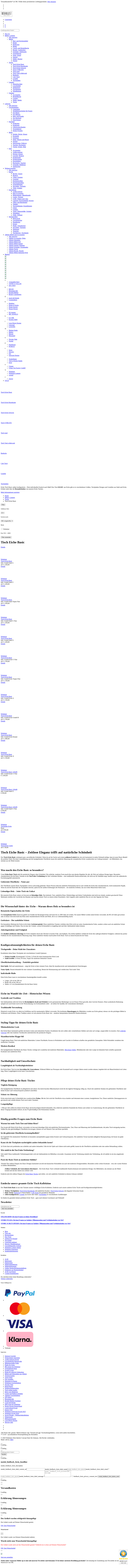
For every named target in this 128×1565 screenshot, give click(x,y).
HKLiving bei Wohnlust (12, 1404)
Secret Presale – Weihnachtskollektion (17, 1415)
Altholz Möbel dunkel (16, 244)
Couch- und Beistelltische (21, 48)
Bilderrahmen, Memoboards (21, 195)
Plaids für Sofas (10, 1365)
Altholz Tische (13, 249)
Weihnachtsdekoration (12, 1388)
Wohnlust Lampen (14, 373)
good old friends (14, 298)
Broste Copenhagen (15, 294)
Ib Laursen (12, 312)
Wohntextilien (13, 217)
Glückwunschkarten (19, 127)
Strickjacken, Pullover (20, 143)
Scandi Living (9, 1370)
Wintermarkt (9, 1417)
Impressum (8, 1261)
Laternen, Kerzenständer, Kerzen (23, 200)
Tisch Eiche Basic (18, 64)
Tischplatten (16, 80)
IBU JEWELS (13, 314)
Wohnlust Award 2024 (12, 1413)
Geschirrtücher (17, 220)
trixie (10, 362)
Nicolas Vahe (13, 339)
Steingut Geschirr (10, 1356)
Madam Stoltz (13, 330)
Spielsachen (16, 166)
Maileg (11, 332)
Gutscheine (16, 109)
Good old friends (10, 1402)
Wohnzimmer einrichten (12, 1358)
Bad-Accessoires (18, 193)
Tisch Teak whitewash (20, 73)
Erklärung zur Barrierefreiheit (14, 1270)
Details (3, 547)
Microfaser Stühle (70, 1050)
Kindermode (17, 157)
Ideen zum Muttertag (11, 1392)
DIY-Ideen (8, 1397)
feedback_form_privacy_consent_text (85, 1476)
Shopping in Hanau (11, 1381)
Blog (6, 1231)
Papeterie (12, 122)
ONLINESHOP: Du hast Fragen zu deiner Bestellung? (19, 1217)
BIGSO (11, 289)
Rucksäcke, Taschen (19, 163)
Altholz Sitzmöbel (14, 240)
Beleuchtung (9, 1386)
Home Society (13, 307)
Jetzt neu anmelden (7, 1557)
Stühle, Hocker (17, 59)
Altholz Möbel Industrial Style (18, 252)
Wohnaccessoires (10, 168)
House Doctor (13, 309)
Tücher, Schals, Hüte (19, 147)
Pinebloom (12, 345)
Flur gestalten (9, 1379)
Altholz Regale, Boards (16, 251)
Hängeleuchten (17, 84)
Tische (11, 62)
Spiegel (15, 57)
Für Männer (16, 114)
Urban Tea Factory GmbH (17, 368)
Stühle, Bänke (17, 100)
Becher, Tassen (17, 174)
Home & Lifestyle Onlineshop (14, 1372)
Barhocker (16, 44)
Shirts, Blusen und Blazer (21, 139)
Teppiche (16, 231)
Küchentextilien (18, 181)
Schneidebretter (18, 184)
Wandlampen (17, 91)
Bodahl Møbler (13, 293)
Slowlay (11, 352)
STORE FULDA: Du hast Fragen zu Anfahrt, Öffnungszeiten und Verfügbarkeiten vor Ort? (32, 1220)
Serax (10, 350)
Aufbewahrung (17, 152)
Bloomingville (13, 291)
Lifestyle (7, 104)
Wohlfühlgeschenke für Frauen (22, 111)
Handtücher (16, 222)
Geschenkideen (13, 107)
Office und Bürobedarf (20, 202)
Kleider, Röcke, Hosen (20, 134)
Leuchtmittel (17, 86)
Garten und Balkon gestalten (14, 1394)
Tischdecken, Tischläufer (20, 233)
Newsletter (8, 1240)
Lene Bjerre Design (15, 323)
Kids (10, 148)
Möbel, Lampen (10, 35)
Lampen (11, 82)
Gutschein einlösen (11, 1242)
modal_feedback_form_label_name (56, 1469)
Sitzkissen (16, 229)
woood (11, 375)
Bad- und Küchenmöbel (20, 41)
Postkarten (16, 123)
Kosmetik (16, 136)
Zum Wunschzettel (9, 1525)
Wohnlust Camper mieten (13, 1247)
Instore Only (9, 1410)
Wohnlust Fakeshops (11, 1249)
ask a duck (12, 285)
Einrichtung (12, 190)
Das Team (8, 1237)
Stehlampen (16, 87)
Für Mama (16, 113)
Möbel (11, 39)
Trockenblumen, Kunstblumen (22, 206)
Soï (10, 354)
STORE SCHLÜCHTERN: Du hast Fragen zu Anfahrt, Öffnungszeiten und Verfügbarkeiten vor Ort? (36, 1223)
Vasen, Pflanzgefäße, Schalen (22, 211)
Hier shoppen (51, 1)
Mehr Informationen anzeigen (10, 492)
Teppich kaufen (10, 1376)
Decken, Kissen (18, 154)
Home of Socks (14, 305)
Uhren (15, 208)
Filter (3, 504)
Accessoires (16, 95)
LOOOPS (12, 327)
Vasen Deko (8, 1377)
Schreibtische (17, 53)
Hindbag (11, 303)
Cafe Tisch (16, 77)
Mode (10, 132)
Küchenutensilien (18, 183)
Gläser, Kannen (18, 177)
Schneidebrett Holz (11, 1368)
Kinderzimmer (17, 159)
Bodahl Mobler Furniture (13, 1401)
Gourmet (15, 179)
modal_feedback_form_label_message (32, 1476)
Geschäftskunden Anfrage (13, 1246)
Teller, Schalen (17, 188)
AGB (6, 1259)
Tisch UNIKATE (18, 70)
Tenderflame (13, 359)
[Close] (1, 1443)
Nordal (11, 341)
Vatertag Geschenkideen (12, 1395)
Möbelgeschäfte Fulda (12, 1363)
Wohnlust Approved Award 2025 (15, 1411)
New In (7, 34)
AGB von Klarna (10, 1272)
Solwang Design (14, 355)
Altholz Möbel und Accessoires (15, 235)
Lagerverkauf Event (11, 1408)
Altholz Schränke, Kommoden (18, 247)
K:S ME (11, 318)
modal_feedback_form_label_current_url (13, 1469)
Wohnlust (12, 371)
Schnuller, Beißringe (19, 165)
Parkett (15, 61)
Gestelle (15, 79)
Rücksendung (9, 1235)
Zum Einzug (17, 120)
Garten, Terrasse (18, 197)
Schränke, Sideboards (19, 52)
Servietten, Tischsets (19, 186)
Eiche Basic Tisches (32, 1174)
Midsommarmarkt (10, 1419)
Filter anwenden (6, 537)
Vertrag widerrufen (7, 1279)
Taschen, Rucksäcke (19, 145)
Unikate (15, 209)
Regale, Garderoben (19, 50)
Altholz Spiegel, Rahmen (17, 245)
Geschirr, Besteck (18, 156)
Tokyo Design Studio (15, 361)
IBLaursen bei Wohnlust (12, 1367)
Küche (11, 172)
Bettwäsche (16, 218)
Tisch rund (16, 71)
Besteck (15, 175)
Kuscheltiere (17, 161)
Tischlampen (17, 89)
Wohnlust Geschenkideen (13, 1383)
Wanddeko (16, 213)
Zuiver (11, 379)
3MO (11, 1440)
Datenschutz (9, 1263)
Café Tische (35, 1193)
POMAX (12, 346)
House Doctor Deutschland (13, 1406)
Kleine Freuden (18, 131)
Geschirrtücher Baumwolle (13, 1361)
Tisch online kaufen (11, 1390)
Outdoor (11, 93)
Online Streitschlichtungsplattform (15, 1268)
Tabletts (15, 204)
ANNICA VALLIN (15, 284)
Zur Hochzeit (17, 118)
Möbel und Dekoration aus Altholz (16, 1374)
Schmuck (16, 138)
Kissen (15, 224)
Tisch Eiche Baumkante (20, 66)
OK (2, 1525)
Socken (15, 141)
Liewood (11, 325)
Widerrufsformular (10, 1266)
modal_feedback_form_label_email (97, 1469)
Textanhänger (17, 129)
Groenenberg (13, 300)
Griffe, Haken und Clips (20, 199)
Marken (7, 254)
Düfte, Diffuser (17, 215)
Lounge (15, 98)
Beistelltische (17, 96)
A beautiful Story (14, 282)
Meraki (11, 334)
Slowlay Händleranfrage (12, 1244)
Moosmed (12, 336)
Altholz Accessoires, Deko (17, 238)
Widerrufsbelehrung (11, 1264)
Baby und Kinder (18, 116)
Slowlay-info (9, 1422)
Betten (15, 46)
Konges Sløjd (13, 319)
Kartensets (16, 125)
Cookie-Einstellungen (11, 1273)
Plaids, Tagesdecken (19, 226)
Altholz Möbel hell (15, 242)
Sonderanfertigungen (11, 1251)
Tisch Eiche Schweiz (19, 68)
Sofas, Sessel (17, 55)
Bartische (16, 75)
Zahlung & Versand (11, 1238)
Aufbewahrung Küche (12, 1359)
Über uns (8, 1233)
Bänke (15, 43)
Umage (11, 366)
